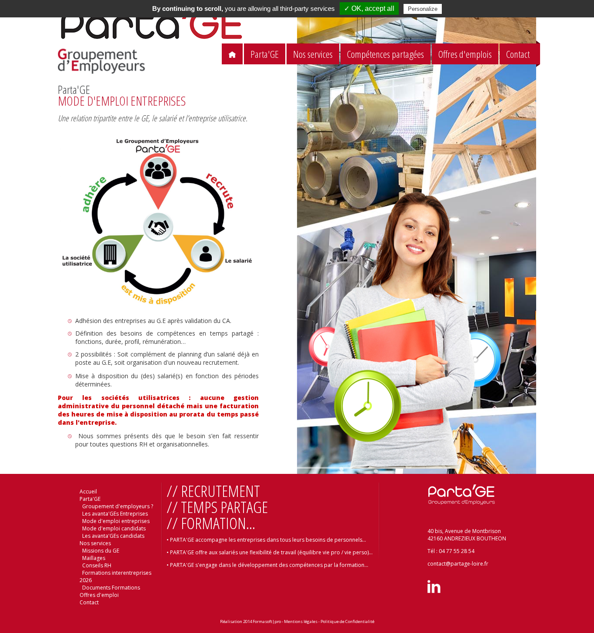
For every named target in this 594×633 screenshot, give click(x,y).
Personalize (422, 9)
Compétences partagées (385, 54)
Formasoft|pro (267, 621)
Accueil (88, 491)
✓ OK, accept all (369, 8)
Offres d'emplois (465, 54)
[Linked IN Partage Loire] (433, 591)
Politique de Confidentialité (347, 621)
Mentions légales (300, 621)
